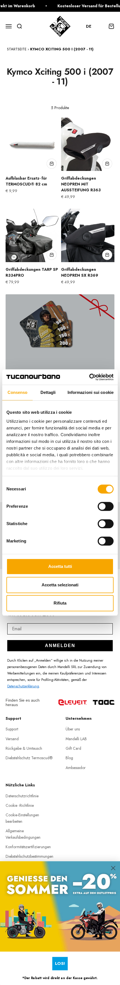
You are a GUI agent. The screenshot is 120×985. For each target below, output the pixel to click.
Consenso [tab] (18, 392)
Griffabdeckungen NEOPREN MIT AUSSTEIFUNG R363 (81, 184)
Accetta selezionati (60, 584)
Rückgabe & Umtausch (24, 748)
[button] (91, 26)
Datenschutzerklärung (23, 686)
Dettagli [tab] (48, 392)
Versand (12, 739)
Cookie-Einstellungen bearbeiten (22, 818)
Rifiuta (60, 603)
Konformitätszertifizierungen (28, 847)
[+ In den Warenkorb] (52, 164)
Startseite (17, 49)
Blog (69, 758)
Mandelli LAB (76, 739)
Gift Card (73, 748)
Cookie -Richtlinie (20, 805)
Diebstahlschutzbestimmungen (29, 856)
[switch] (106, 506)
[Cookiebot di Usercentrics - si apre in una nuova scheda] (89, 377)
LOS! (60, 963)
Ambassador (76, 767)
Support (12, 729)
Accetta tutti (60, 566)
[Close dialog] (113, 868)
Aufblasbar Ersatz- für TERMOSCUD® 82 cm (26, 181)
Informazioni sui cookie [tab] (91, 392)
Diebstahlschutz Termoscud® (29, 758)
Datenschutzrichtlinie (22, 796)
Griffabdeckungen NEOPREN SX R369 (79, 272)
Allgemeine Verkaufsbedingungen (23, 834)
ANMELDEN (60, 645)
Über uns (73, 729)
